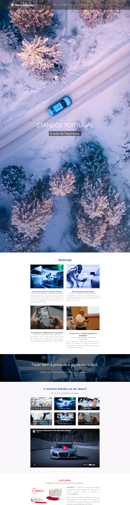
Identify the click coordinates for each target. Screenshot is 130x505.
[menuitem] (55, 5)
